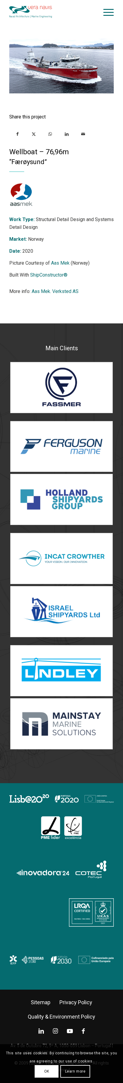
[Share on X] (34, 134)
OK (46, 1071)
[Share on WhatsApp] (50, 134)
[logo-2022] (51, 12)
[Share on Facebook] (17, 134)
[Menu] (105, 12)
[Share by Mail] (83, 134)
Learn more (75, 1071)
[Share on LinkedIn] (67, 134)
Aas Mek (60, 263)
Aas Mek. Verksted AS (55, 291)
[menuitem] (105, 12)
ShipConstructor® (48, 275)
